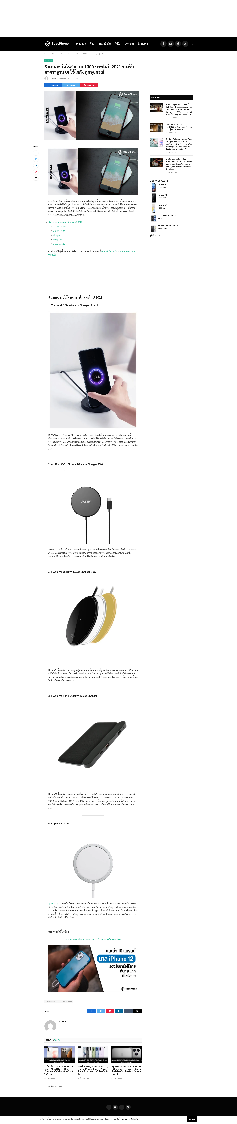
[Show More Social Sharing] (100, 85)
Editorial (48, 60)
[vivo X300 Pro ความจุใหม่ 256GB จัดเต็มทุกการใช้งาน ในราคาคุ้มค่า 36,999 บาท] (156, 127)
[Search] (191, 44)
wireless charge (52, 1001)
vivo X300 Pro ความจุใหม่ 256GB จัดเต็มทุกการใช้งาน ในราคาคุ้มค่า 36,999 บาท (179, 126)
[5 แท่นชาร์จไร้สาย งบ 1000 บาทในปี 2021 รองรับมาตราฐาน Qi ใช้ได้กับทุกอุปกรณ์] (91, 139)
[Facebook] (35, 152)
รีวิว (92, 43)
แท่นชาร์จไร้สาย (66, 1001)
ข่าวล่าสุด (81, 43)
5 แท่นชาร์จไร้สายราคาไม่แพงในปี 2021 (65, 222)
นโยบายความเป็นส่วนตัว (129, 1119)
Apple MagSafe (60, 244)
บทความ (129, 43)
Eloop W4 (57, 239)
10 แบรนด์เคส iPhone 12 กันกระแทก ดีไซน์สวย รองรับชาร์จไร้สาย (93, 939)
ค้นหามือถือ (104, 43)
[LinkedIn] (35, 165)
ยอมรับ (192, 1119)
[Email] (35, 178)
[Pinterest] (35, 171)
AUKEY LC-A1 (59, 231)
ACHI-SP (54, 78)
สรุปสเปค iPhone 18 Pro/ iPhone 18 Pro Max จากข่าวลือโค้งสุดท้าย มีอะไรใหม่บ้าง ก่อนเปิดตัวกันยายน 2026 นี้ (126, 1070)
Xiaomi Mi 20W (59, 226)
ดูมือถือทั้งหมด (155, 235)
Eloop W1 (57, 235)
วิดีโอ (117, 43)
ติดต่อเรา (143, 43)
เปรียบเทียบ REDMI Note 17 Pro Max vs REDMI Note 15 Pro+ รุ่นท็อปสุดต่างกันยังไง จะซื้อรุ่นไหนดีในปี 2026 (58, 1070)
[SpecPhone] (56, 43)
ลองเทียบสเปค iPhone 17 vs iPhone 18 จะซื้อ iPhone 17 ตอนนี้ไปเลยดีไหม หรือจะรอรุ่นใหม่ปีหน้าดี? (93, 1070)
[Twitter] (35, 159)
